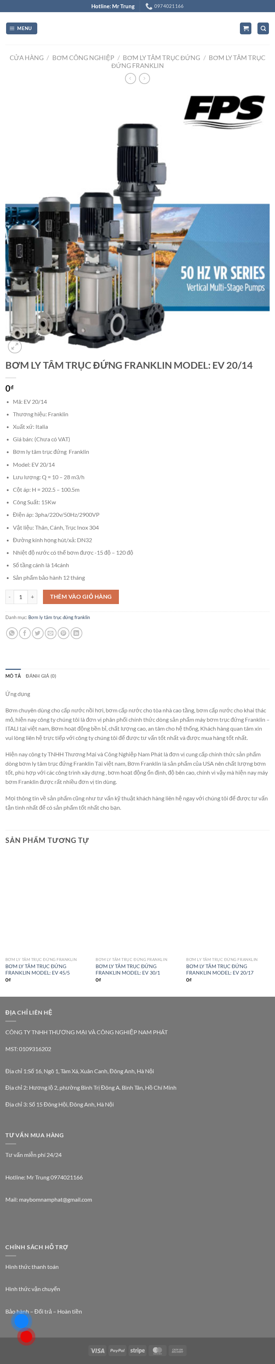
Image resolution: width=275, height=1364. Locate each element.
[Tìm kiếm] (263, 28)
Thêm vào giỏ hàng (81, 596)
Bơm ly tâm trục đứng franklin (59, 617)
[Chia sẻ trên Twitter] (38, 633)
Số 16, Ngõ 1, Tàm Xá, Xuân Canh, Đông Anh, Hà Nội (91, 1071)
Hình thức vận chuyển (32, 1288)
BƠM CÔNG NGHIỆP (83, 58)
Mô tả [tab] (13, 676)
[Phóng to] (15, 347)
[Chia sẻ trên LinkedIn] (76, 633)
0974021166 (66, 1177)
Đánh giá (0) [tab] (41, 676)
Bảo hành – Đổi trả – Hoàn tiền (43, 1311)
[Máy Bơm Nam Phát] (137, 28)
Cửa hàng (27, 58)
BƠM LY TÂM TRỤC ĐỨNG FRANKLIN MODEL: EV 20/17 (220, 969)
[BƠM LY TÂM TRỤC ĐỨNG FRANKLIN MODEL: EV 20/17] (228, 903)
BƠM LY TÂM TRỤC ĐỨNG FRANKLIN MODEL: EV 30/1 (128, 969)
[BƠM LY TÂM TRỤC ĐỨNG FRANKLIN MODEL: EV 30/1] (137, 903)
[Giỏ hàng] (245, 28)
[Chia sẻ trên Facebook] (25, 633)
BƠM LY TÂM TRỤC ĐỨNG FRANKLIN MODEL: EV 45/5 (37, 969)
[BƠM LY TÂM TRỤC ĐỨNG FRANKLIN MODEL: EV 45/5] (47, 903)
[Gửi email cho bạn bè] (51, 633)
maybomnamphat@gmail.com (55, 1199)
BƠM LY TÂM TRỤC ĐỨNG (161, 58)
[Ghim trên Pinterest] (63, 633)
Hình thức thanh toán (32, 1266)
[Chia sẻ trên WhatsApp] (12, 633)
